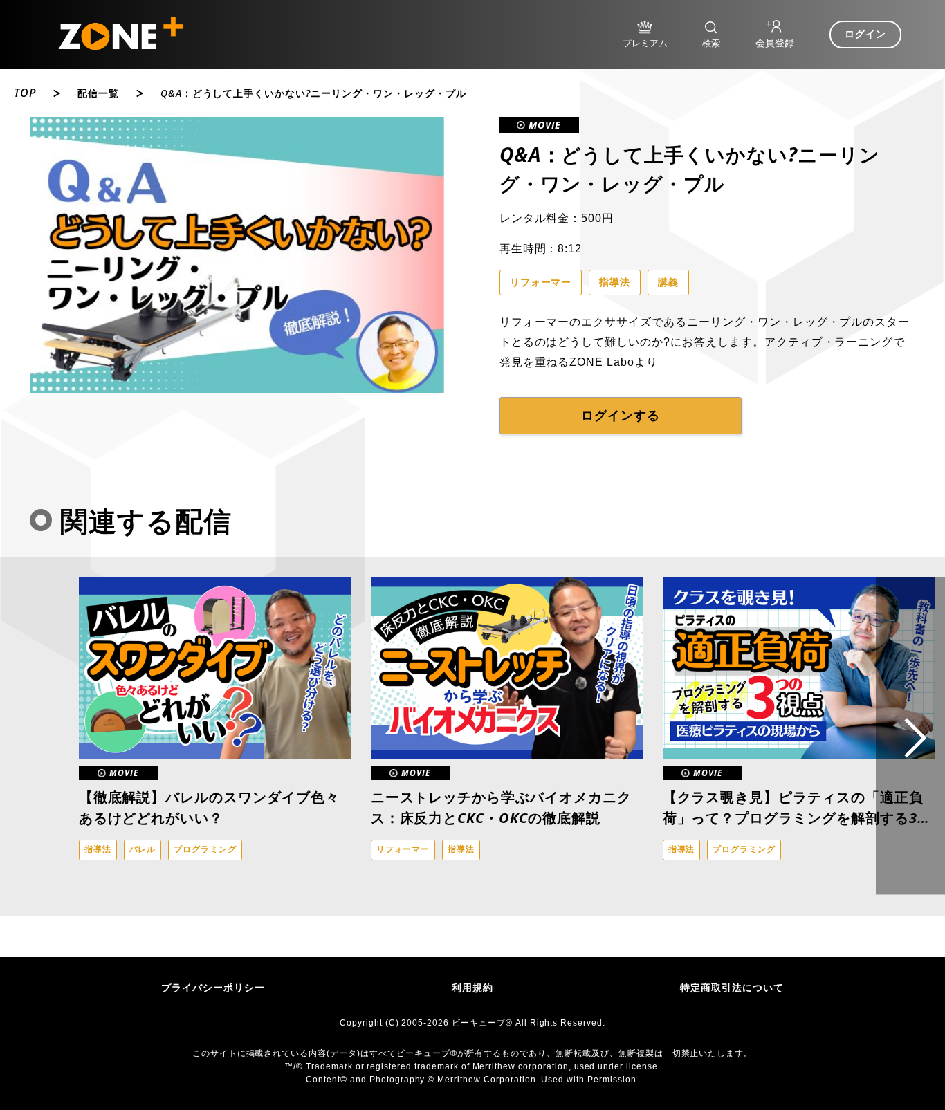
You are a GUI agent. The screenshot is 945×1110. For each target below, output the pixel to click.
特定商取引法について (732, 987)
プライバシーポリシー (213, 987)
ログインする (620, 416)
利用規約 (472, 987)
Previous (59, 736)
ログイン (865, 33)
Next (910, 736)
